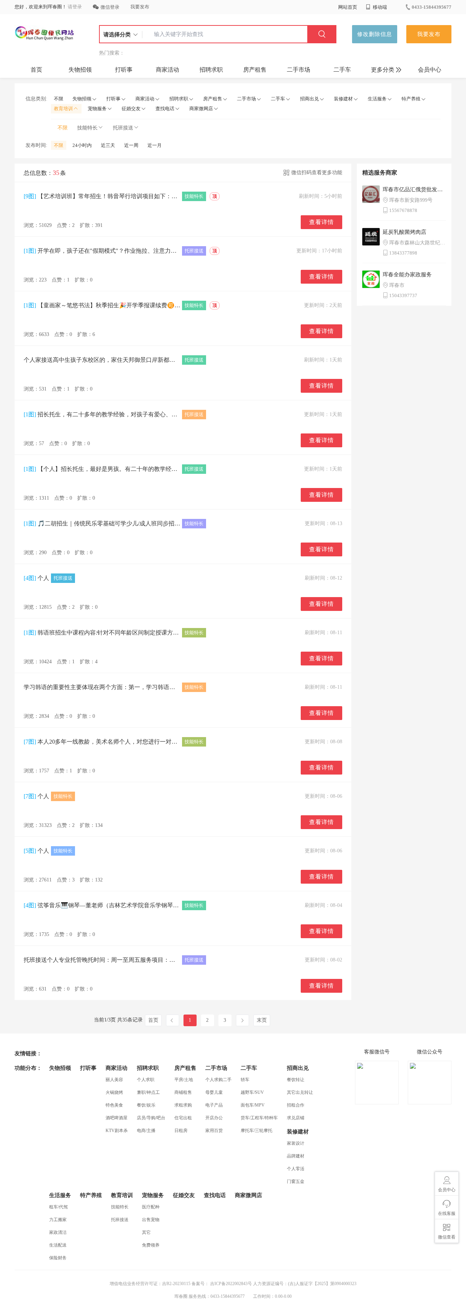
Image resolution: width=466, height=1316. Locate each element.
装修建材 (343, 98)
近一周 (131, 145)
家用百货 (214, 1130)
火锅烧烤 (114, 1092)
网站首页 (347, 7)
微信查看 (446, 1237)
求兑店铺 (295, 1117)
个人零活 (295, 1168)
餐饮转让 (295, 1079)
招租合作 (295, 1105)
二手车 (342, 70)
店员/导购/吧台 (151, 1117)
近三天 (108, 145)
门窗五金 (295, 1181)
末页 (262, 1020)
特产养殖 (411, 98)
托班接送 (123, 128)
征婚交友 (131, 108)
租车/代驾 (58, 1206)
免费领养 (150, 1245)
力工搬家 (58, 1219)
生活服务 (377, 98)
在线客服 (446, 1213)
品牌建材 (295, 1156)
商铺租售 (183, 1092)
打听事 (124, 70)
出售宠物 (150, 1219)
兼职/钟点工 (148, 1092)
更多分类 (382, 70)
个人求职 (145, 1079)
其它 (146, 1232)
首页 (36, 70)
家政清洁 (58, 1232)
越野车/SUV (252, 1092)
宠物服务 (97, 108)
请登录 (75, 6)
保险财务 (58, 1257)
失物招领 (80, 70)
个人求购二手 (218, 1079)
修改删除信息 (374, 34)
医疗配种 (150, 1206)
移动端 (379, 7)
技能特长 (87, 128)
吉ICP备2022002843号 (230, 1283)
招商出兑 (309, 98)
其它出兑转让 (300, 1092)
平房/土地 (183, 1079)
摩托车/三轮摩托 (256, 1130)
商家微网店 (201, 108)
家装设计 (295, 1143)
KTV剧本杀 (117, 1130)
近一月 (154, 145)
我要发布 (139, 6)
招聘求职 (211, 70)
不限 (58, 98)
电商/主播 (146, 1130)
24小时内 (82, 145)
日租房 (180, 1130)
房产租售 (254, 70)
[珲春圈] (45, 34)
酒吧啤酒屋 (116, 1117)
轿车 (245, 1079)
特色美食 (114, 1105)
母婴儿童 (214, 1092)
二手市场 (298, 70)
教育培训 (63, 108)
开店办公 (214, 1117)
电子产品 (214, 1105)
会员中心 (429, 70)
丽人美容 (114, 1079)
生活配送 (58, 1245)
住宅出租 (183, 1117)
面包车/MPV (253, 1105)
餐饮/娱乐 (146, 1105)
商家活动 (167, 70)
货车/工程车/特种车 (259, 1117)
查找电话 (164, 108)
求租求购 (183, 1105)
